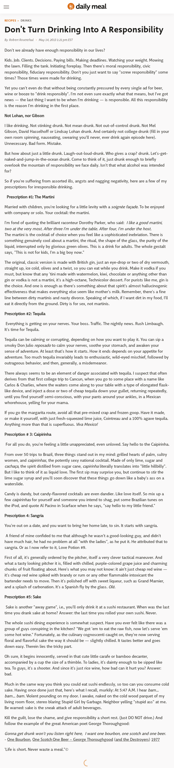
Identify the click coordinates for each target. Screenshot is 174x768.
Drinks (26, 20)
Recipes (10, 20)
